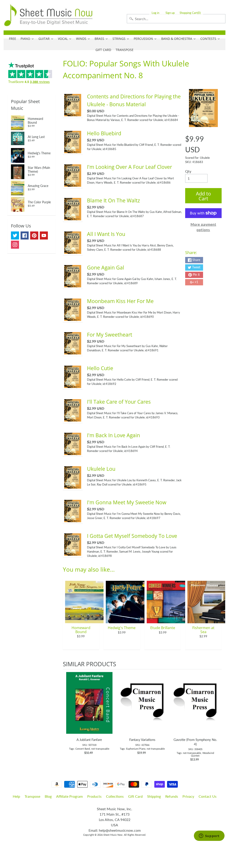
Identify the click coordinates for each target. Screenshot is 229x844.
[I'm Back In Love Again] (72, 452)
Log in (155, 12)
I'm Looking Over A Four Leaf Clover (129, 166)
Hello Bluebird (104, 133)
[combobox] (176, 18)
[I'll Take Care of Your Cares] (72, 419)
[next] (217, 715)
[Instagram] (15, 245)
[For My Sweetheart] (72, 352)
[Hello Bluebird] (72, 150)
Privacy (188, 796)
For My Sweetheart (109, 334)
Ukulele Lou (101, 468)
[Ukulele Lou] (72, 486)
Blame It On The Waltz (113, 200)
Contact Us (207, 796)
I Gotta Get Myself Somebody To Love (132, 535)
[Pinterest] (34, 235)
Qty (188, 171)
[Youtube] (44, 235)
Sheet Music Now (113, 834)
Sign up (170, 12)
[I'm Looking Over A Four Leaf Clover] (72, 184)
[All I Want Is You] (72, 251)
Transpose (32, 796)
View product (89, 707)
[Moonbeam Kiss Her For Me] (72, 318)
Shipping (154, 796)
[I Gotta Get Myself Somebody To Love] (72, 553)
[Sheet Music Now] (48, 15)
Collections (115, 796)
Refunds (171, 796)
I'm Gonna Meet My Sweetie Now (126, 502)
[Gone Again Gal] (72, 284)
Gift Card (135, 796)
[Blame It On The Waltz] (72, 217)
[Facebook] (25, 235)
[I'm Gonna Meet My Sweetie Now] (72, 519)
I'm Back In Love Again (113, 435)
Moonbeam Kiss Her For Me (120, 301)
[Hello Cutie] (72, 385)
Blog (48, 796)
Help (16, 796)
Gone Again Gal (105, 267)
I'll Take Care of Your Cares (119, 401)
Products (94, 796)
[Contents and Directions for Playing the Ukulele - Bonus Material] (72, 113)
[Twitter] (15, 235)
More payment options (203, 227)
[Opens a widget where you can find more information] (209, 836)
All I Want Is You (106, 234)
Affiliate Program (69, 796)
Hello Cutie (100, 368)
